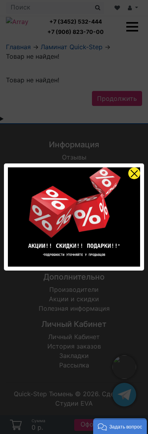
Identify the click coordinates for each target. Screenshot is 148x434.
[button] (120, 426)
